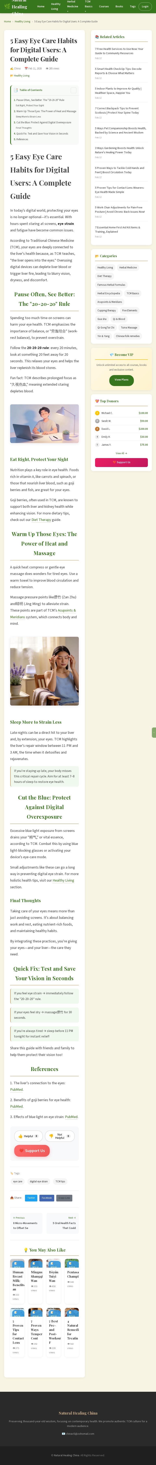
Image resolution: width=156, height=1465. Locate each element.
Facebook (47, 1198)
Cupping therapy (107, 310)
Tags (133, 6)
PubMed (16, 1089)
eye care (17, 1181)
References (22, 139)
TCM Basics (133, 293)
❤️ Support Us (121, 462)
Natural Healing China (66, 1455)
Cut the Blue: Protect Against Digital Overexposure (43, 122)
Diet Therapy (41, 519)
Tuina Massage (129, 327)
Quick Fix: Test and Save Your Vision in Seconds (42, 134)
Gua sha (102, 319)
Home (40, 6)
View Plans (121, 380)
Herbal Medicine (128, 267)
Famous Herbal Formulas (111, 285)
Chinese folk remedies (128, 336)
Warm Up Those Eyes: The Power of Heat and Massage (46, 111)
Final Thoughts (23, 128)
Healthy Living (22, 21)
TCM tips (60, 1181)
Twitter (31, 1198)
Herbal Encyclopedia (109, 293)
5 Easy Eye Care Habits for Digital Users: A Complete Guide (66, 21)
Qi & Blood (119, 319)
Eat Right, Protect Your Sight (30, 105)
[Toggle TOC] (73, 90)
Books (119, 6)
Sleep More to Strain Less (28, 116)
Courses (104, 6)
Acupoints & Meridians (110, 302)
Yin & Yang (103, 336)
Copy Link (64, 1198)
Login (145, 6)
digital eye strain (39, 1181)
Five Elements (129, 310)
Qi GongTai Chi (106, 327)
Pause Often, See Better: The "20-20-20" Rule (40, 100)
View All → (121, 453)
